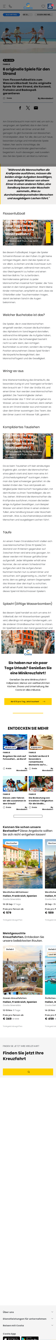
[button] (43, 6)
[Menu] (4, 6)
